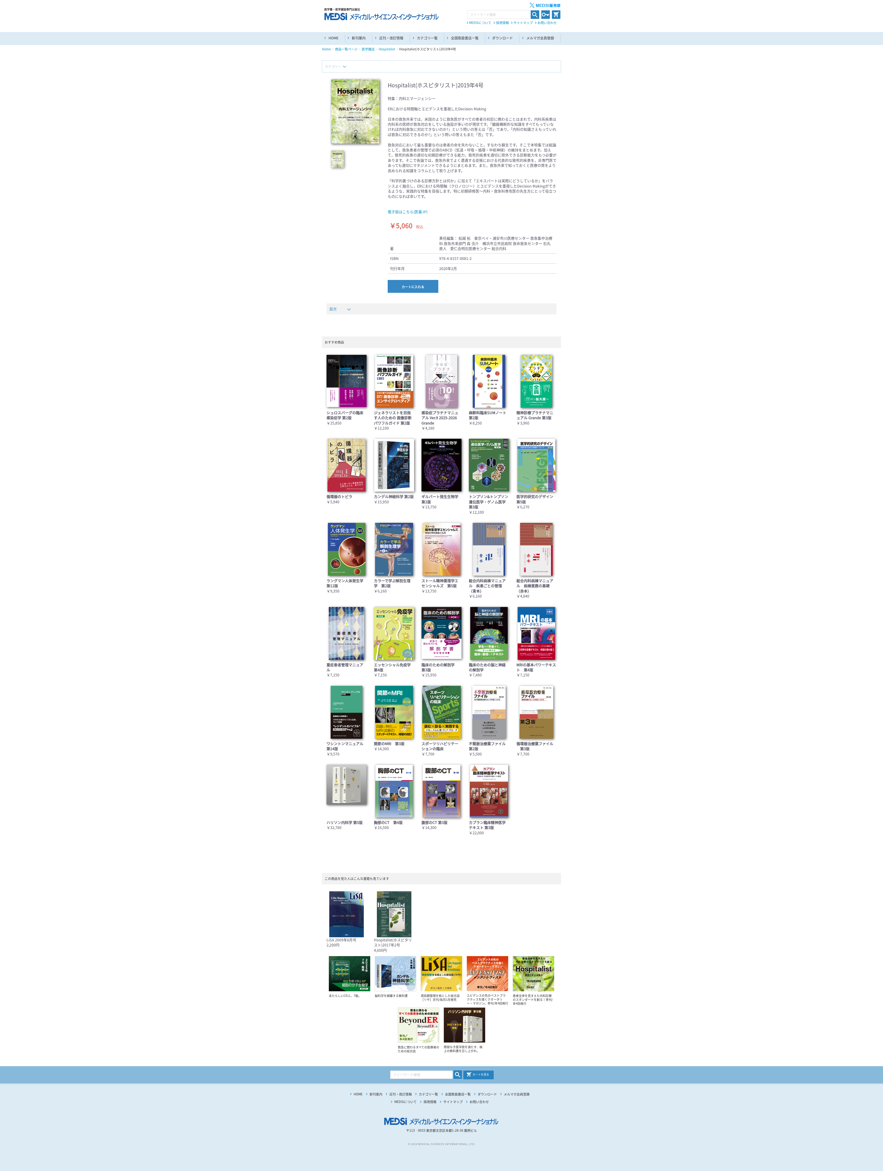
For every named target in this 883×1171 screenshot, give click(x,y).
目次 (333, 309)
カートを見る (481, 1074)
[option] (355, 111)
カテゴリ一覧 (427, 37)
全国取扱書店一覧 (465, 37)
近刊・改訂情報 (391, 37)
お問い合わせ (547, 22)
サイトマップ (523, 22)
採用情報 (502, 22)
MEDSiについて (480, 22)
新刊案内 (359, 37)
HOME (333, 37)
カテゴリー (333, 66)
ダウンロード (502, 37)
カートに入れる (413, 286)
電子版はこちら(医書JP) (407, 211)
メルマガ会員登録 (540, 37)
